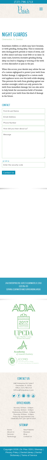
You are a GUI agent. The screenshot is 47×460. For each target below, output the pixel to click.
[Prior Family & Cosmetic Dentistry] (23, 9)
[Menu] (41, 8)
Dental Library (27, 452)
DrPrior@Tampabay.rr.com (24, 390)
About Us (10, 432)
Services (10, 434)
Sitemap (38, 449)
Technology (11, 436)
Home (9, 430)
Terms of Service (29, 455)
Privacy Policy (12, 452)
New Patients (29, 430)
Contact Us (28, 436)
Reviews (27, 432)
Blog (25, 434)
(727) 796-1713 (23, 2)
